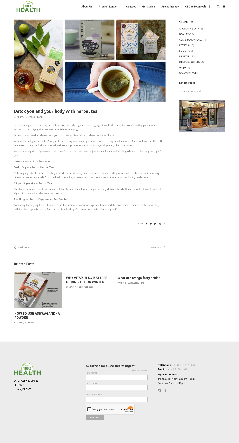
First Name (91, 373)
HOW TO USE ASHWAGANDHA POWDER (37, 315)
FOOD (32, 117)
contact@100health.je (178, 369)
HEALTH (39, 117)
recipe (182, 67)
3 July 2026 (29, 323)
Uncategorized (187, 72)
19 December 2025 (84, 287)
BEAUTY (184, 34)
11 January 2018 (21, 117)
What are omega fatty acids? (139, 278)
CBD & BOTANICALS (190, 39)
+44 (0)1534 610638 (184, 364)
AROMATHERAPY (189, 28)
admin (20, 323)
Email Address (94, 394)
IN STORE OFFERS (189, 61)
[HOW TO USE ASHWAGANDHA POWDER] (38, 290)
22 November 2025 (136, 283)
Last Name (91, 383)
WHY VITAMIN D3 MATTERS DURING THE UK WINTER (86, 280)
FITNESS (184, 45)
